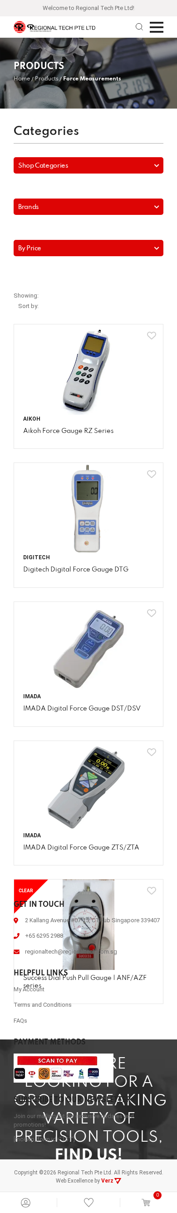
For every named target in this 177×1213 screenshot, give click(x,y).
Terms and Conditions (43, 1004)
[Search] (139, 26)
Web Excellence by (84, 1181)
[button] (88, 165)
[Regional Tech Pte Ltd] (54, 27)
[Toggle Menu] (156, 27)
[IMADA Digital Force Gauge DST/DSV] (88, 647)
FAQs (20, 1020)
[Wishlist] (88, 1202)
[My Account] (25, 1203)
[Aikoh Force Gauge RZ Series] (88, 369)
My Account (29, 989)
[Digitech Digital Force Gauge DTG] (88, 508)
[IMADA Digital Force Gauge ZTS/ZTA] (88, 786)
